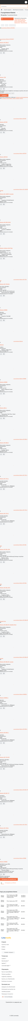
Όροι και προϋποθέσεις (7, 971)
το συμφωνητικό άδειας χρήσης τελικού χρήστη (12, 98)
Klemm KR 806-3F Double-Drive (8, 624)
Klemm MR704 (3, 157)
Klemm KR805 (2, 906)
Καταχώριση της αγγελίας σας (9, 879)
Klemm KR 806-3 (4, 42)
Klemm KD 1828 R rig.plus (6, 194)
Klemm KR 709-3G (5, 284)
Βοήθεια (3, 946)
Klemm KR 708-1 (4, 828)
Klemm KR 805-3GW (5, 222)
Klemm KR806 (3, 310)
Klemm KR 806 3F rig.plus (6, 662)
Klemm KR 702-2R (4, 757)
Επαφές (3, 949)
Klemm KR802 (2, 924)
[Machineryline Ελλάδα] (9, 2)
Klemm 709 (3, 77)
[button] (26, 2)
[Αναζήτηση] (26, 6)
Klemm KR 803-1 (4, 732)
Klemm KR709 (3, 122)
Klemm (2, 344)
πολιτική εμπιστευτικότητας (22, 97)
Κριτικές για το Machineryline (8, 978)
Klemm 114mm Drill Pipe (6, 248)
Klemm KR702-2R (3, 918)
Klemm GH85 (2, 930)
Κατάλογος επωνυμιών (7, 981)
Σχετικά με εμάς (5, 944)
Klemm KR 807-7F (4, 793)
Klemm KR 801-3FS (5, 587)
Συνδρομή (4, 95)
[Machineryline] (1, 10)
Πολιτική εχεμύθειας (6, 974)
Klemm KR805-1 (4, 697)
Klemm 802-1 (3, 408)
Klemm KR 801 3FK (5, 549)
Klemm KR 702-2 (4, 513)
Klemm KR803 (2, 912)
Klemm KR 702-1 (4, 478)
